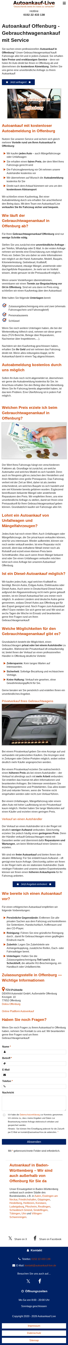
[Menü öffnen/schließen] (64, 3)
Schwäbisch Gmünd (20, 1210)
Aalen (37, 1196)
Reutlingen (44, 1206)
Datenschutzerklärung (30, 1114)
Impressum (34, 1325)
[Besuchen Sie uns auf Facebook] (39, 1281)
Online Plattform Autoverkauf (18, 1011)
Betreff (6, 1058)
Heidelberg (15, 1203)
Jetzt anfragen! (18, 82)
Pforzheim (31, 1206)
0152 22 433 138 (34, 14)
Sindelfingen (40, 1210)
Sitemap (34, 1340)
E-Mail (5, 1069)
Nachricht (8, 1092)
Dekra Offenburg (11, 1004)
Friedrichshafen (27, 1199)
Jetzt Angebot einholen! (34, 884)
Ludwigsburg (16, 1206)
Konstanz (41, 1203)
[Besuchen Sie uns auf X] (28, 1281)
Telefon (6, 1081)
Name (5, 1046)
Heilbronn (28, 1203)
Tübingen (14, 1213)
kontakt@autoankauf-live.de (40, 1265)
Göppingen (43, 1199)
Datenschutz (34, 1333)
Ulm (24, 1213)
